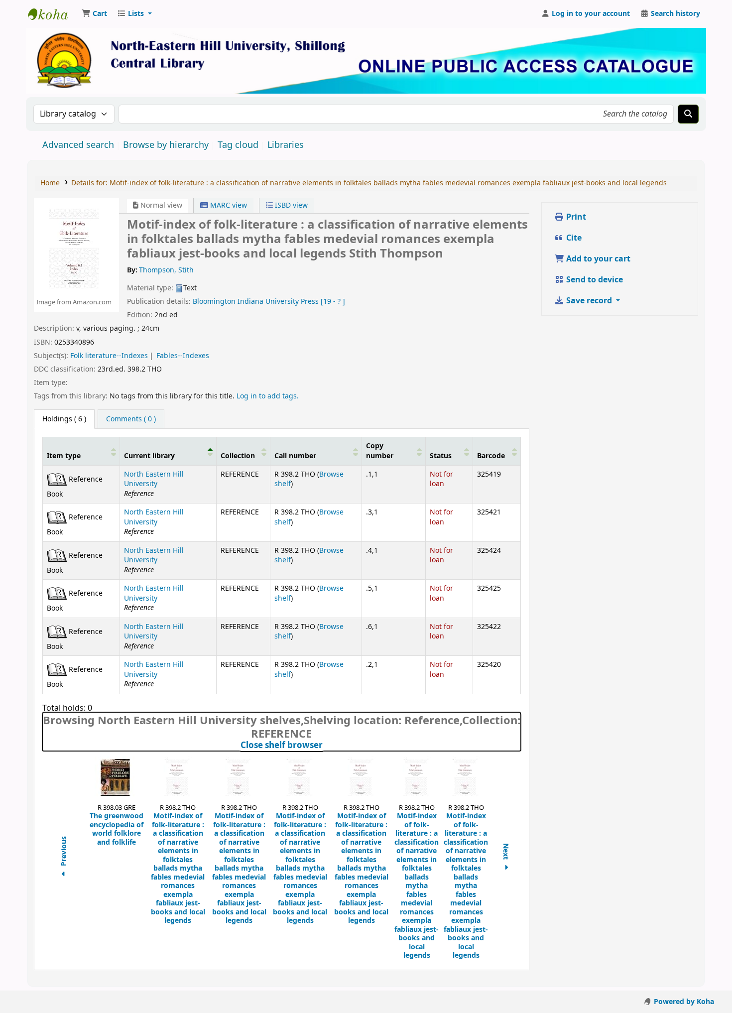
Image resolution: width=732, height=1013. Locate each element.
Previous (64, 852)
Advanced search (78, 144)
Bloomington (214, 301)
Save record (589, 301)
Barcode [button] (491, 456)
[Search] (688, 114)
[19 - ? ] (333, 301)
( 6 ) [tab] (64, 419)
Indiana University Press (278, 301)
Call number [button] (295, 456)
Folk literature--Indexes (109, 356)
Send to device (593, 280)
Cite (573, 238)
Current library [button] (149, 456)
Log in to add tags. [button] (268, 396)
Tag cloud (238, 144)
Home (50, 183)
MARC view (227, 205)
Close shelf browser (326, 746)
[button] (94, 13)
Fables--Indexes (182, 356)
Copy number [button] (379, 451)
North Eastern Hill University (154, 479)
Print (575, 217)
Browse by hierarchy (166, 144)
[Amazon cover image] (73, 248)
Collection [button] (238, 456)
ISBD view (290, 205)
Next (505, 852)
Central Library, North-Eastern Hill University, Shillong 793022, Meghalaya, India (53, 14)
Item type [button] (64, 456)
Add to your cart (597, 259)
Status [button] (441, 456)
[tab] (131, 419)
